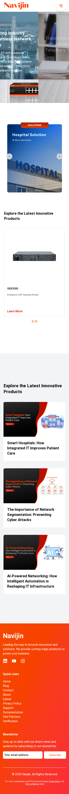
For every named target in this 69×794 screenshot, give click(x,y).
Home (7, 681)
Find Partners (11, 716)
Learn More (14, 311)
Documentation (13, 712)
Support (8, 708)
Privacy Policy (12, 703)
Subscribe (55, 755)
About (7, 694)
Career (7, 699)
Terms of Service (32, 784)
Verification (10, 721)
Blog (6, 686)
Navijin (13, 636)
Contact (8, 690)
